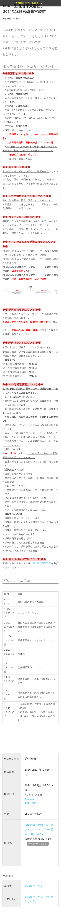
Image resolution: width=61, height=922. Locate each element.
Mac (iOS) (31, 803)
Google (31, 799)
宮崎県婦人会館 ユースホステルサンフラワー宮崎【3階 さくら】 (39, 830)
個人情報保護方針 (42, 563)
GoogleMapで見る (37, 844)
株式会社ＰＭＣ (34, 885)
